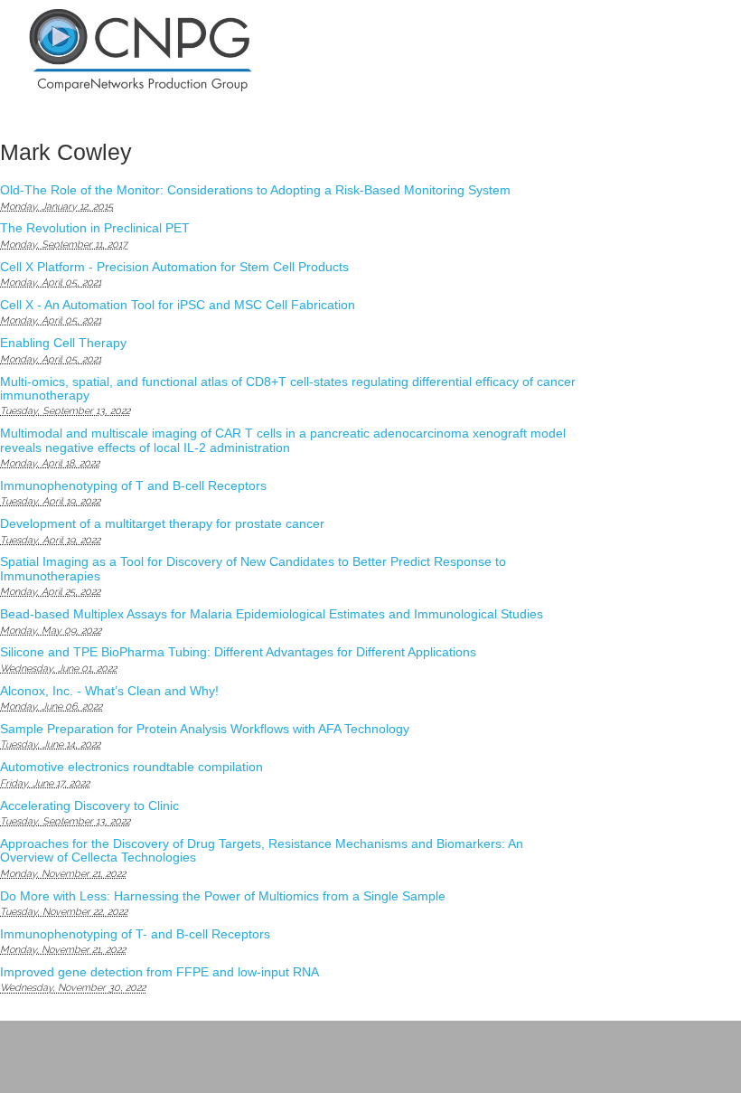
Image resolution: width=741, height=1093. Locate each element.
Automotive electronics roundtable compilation (131, 766)
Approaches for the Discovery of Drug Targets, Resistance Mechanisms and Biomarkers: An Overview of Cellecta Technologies (261, 850)
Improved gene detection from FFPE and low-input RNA (159, 972)
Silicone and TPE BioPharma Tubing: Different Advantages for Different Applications (238, 652)
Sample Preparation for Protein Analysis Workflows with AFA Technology (204, 728)
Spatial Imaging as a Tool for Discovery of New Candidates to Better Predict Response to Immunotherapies (253, 568)
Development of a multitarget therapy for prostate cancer (162, 523)
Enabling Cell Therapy (63, 342)
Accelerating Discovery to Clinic (89, 805)
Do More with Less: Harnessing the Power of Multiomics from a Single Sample (223, 896)
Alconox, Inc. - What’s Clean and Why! (109, 690)
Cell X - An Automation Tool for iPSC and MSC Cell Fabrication (177, 304)
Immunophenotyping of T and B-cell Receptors (133, 485)
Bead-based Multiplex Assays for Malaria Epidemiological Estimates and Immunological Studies (271, 614)
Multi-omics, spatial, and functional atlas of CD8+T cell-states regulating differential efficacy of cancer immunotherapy (288, 388)
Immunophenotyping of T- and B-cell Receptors (135, 934)
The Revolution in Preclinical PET (95, 228)
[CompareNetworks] (209, 51)
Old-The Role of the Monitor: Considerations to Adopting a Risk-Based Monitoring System (255, 190)
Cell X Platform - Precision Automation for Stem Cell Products (174, 266)
